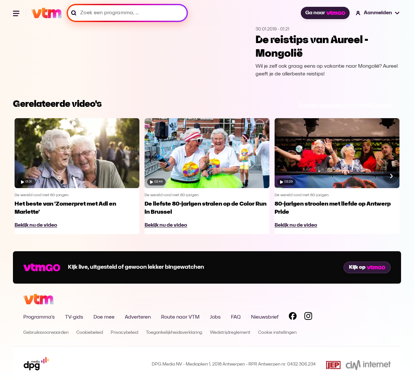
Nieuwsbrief (264, 317)
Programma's (39, 317)
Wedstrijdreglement (230, 332)
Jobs (215, 317)
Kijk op (357, 267)
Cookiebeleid (89, 332)
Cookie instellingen (277, 332)
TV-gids (74, 317)
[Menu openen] (17, 13)
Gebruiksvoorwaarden (46, 332)
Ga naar (315, 13)
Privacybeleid (124, 332)
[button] (378, 13)
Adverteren (138, 317)
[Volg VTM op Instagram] (308, 317)
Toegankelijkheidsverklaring (174, 332)
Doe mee (103, 317)
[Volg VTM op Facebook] (293, 317)
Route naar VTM (180, 317)
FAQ (236, 317)
